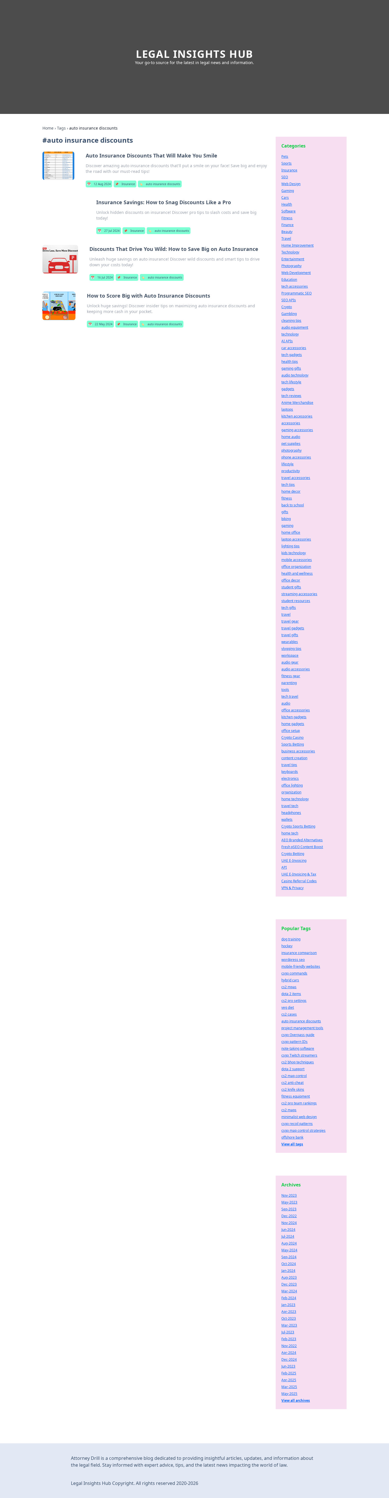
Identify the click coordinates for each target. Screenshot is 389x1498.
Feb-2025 (288, 1373)
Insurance (125, 184)
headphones (291, 812)
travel (285, 614)
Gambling (289, 313)
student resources (295, 600)
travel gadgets (292, 628)
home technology (295, 799)
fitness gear (290, 676)
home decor (290, 491)
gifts (284, 511)
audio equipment (294, 327)
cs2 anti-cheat (292, 1082)
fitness (286, 498)
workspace (289, 655)
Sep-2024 (288, 1257)
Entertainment (292, 259)
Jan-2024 (288, 1270)
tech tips (288, 484)
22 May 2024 (100, 324)
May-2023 (289, 1202)
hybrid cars (290, 980)
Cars (285, 197)
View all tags (292, 1144)
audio (285, 703)
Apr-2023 (288, 1311)
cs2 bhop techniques (297, 1062)
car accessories (293, 347)
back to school (292, 505)
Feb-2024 (288, 1298)
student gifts (291, 587)
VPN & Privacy (292, 887)
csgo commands (294, 973)
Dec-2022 (289, 1215)
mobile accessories (296, 559)
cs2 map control (294, 1075)
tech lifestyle (291, 382)
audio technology (294, 375)
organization (291, 792)
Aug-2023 (289, 1277)
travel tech (289, 805)
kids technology (293, 553)
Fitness (286, 218)
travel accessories (295, 477)
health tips (289, 361)
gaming (287, 525)
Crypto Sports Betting (298, 826)
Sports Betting (292, 744)
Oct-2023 (288, 1318)
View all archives (295, 1400)
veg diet (287, 1007)
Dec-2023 (289, 1284)
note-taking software (297, 1048)
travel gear (290, 621)
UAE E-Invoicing (293, 860)
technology (290, 334)
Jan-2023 (288, 1304)
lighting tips (290, 546)
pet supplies (290, 443)
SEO (284, 177)
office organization (296, 566)
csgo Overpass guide (297, 1034)
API (284, 867)
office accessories (295, 710)
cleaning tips (291, 320)
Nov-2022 (289, 1345)
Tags (61, 128)
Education (289, 279)
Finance (287, 224)
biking (286, 518)
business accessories (298, 751)
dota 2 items (291, 993)
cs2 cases (289, 1014)
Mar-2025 (289, 1386)
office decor (290, 580)
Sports (286, 163)
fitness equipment (295, 1096)
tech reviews (291, 395)
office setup (290, 730)
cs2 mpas (288, 987)
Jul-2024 (287, 1236)
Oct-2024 (288, 1263)
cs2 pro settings (293, 1000)
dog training (290, 939)
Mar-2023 (289, 1325)
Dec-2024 (289, 1359)
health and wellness (297, 573)
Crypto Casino (292, 737)
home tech (289, 833)
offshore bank (292, 1137)
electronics (290, 778)
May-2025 (289, 1393)
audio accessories (295, 669)
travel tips (289, 764)
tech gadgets (291, 354)
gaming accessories (297, 429)
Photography (291, 265)
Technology (290, 252)
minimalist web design (299, 1116)
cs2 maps (288, 1110)
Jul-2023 (287, 1332)
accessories (290, 423)
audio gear (289, 662)
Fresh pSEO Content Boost (302, 846)
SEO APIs (288, 300)
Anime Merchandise (297, 402)
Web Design (290, 183)
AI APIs (287, 341)
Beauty (286, 231)
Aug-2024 (289, 1243)
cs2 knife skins (292, 1089)
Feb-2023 (288, 1339)
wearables (289, 641)
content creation (294, 758)
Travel (286, 238)
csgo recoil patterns (297, 1123)
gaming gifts (291, 368)
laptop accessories (296, 539)
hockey (286, 946)
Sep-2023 (288, 1209)
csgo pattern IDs (294, 1041)
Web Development (296, 272)
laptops (287, 409)
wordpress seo (293, 959)
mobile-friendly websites (300, 966)
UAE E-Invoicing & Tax (298, 874)
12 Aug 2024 (99, 184)
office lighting (292, 785)
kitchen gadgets (293, 717)
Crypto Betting (292, 853)
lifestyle (287, 464)
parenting (289, 682)
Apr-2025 (288, 1380)
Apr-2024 (288, 1352)
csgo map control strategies (303, 1130)
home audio (290, 436)
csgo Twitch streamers (299, 1055)
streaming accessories (299, 594)
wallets (286, 819)
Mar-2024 (289, 1291)
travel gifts (289, 635)
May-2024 (289, 1250)
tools (285, 689)
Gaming (287, 190)
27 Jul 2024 (109, 231)
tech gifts (288, 607)
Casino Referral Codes (299, 881)
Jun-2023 (288, 1366)
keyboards (289, 771)
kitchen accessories (296, 416)
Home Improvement (297, 245)
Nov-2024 (289, 1222)
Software (288, 211)
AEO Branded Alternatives (302, 840)
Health (286, 204)
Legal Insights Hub (194, 54)
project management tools (302, 1028)
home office (290, 532)
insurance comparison (299, 952)
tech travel (289, 696)
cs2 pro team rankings (299, 1103)
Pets (284, 156)
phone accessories (296, 457)
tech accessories (294, 286)
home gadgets (292, 723)
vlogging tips (291, 648)
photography (291, 450)
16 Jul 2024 (102, 277)
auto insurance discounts (159, 184)
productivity (290, 470)
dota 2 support (292, 1069)
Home (48, 128)
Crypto (286, 306)
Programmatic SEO (296, 293)
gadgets (287, 388)
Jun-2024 (288, 1229)
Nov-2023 (289, 1195)
